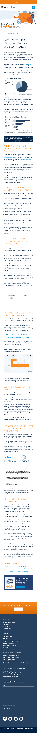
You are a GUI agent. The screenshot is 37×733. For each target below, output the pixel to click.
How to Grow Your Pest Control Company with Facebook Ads (18, 568)
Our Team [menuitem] (6, 624)
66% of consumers (18, 348)
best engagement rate (23, 509)
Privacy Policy (29, 728)
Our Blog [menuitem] (5, 638)
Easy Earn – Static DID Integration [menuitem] (13, 674)
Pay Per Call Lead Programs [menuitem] (11, 655)
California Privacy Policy (18, 730)
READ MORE (7, 708)
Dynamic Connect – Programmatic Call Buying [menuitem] (16, 663)
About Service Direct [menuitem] (9, 622)
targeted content (8, 170)
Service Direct (13, 728)
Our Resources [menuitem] (7, 636)
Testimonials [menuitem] (7, 628)
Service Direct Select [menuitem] (9, 659)
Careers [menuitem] (5, 626)
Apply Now (18, 2)
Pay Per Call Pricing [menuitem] (8, 643)
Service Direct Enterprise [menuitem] (10, 661)
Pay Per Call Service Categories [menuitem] (12, 640)
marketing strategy (27, 159)
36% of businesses (21, 97)
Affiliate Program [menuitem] (8, 671)
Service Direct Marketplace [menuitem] (11, 657)
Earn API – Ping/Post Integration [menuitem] (12, 673)
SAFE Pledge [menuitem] (6, 647)
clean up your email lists (21, 263)
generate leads (27, 248)
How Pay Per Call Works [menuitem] (10, 645)
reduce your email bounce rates (11, 267)
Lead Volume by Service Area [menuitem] (11, 641)
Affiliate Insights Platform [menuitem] (10, 676)
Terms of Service (22, 728)
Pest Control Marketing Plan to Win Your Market (16, 566)
